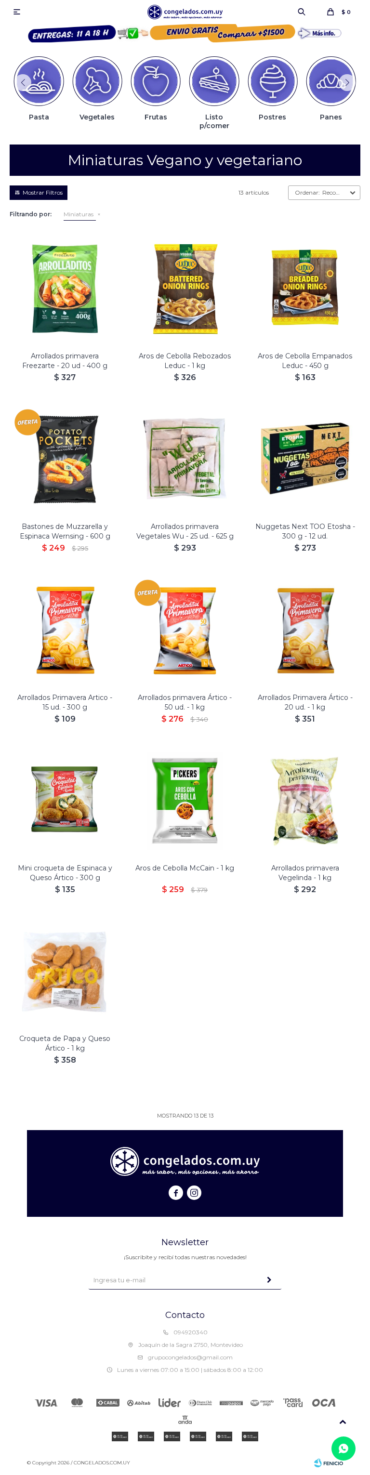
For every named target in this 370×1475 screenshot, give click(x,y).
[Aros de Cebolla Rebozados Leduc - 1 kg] (185, 289)
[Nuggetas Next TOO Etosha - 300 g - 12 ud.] (305, 459)
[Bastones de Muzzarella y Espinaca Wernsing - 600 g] (65, 459)
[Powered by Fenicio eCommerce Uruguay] (328, 1463)
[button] (301, 12)
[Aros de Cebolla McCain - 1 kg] (185, 801)
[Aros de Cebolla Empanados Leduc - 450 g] (305, 289)
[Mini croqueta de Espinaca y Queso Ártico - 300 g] (65, 801)
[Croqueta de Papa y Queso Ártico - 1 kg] (65, 971)
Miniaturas (78, 214)
